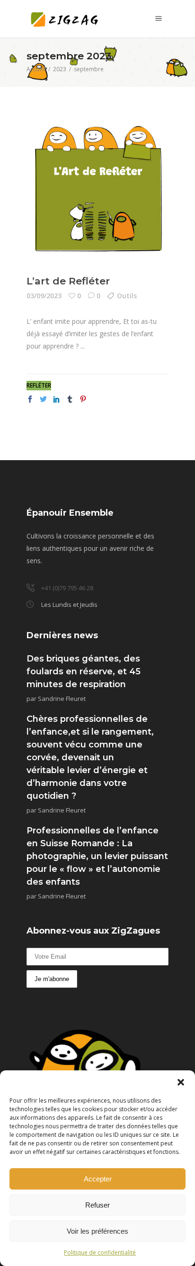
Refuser (97, 1205)
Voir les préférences (97, 1231)
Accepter (98, 1179)
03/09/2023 (44, 295)
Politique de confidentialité (100, 1252)
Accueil (36, 69)
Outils (127, 295)
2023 (59, 69)
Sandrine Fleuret (62, 698)
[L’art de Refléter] (97, 187)
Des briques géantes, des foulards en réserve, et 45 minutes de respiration (84, 671)
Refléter (39, 385)
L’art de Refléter (68, 281)
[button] (181, 1082)
